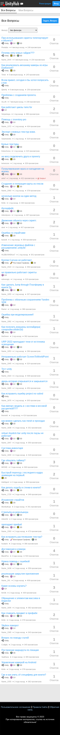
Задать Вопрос (50, 21)
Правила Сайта (40, 707)
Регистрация (45, 3)
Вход (56, 3)
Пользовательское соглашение (15, 707)
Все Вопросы (8, 10)
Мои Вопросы (25, 10)
